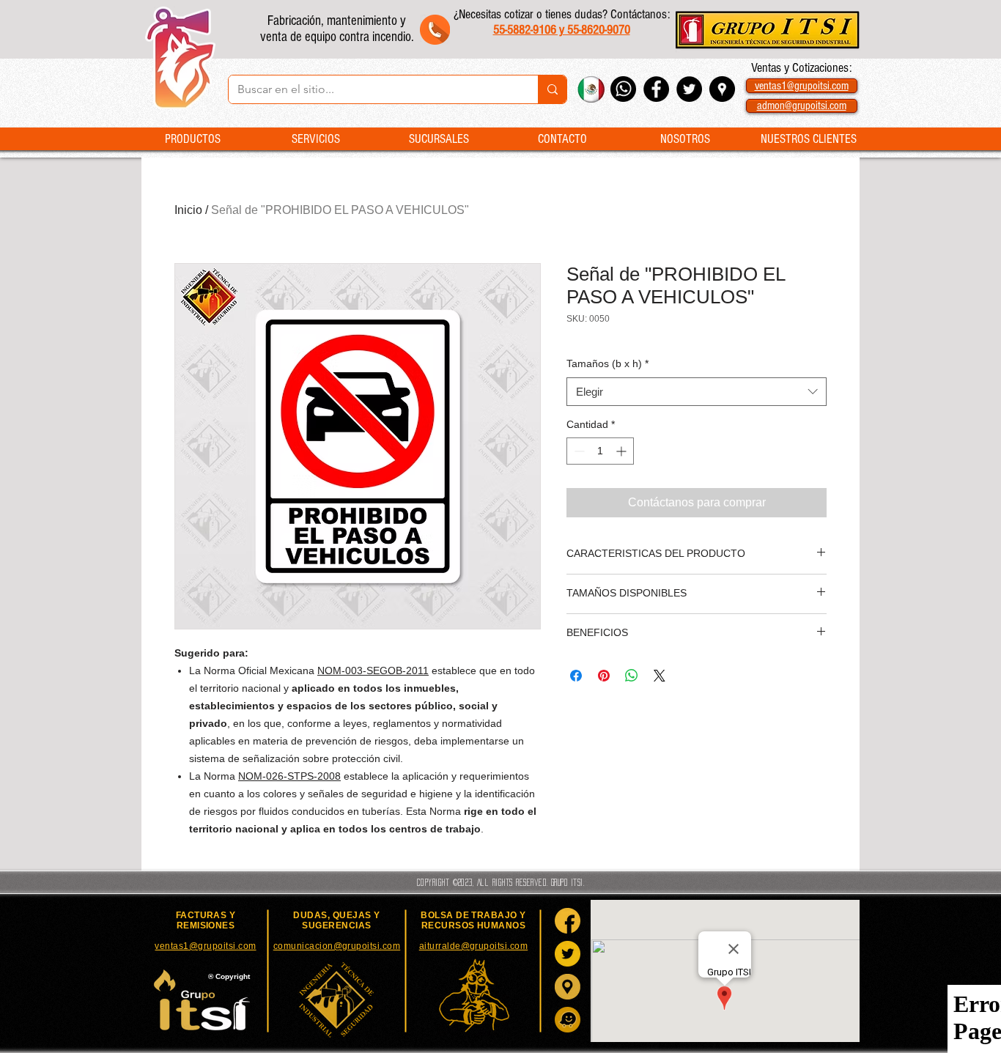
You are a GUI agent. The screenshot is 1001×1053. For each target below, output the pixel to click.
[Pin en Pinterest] (604, 675)
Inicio (188, 210)
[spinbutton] (600, 451)
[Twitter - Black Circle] (689, 89)
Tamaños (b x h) (607, 363)
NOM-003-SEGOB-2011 (373, 670)
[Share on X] (659, 675)
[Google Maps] (567, 987)
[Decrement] (578, 451)
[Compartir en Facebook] (576, 675)
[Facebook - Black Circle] (656, 89)
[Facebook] (567, 921)
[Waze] (567, 1019)
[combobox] (696, 391)
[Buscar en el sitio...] (552, 89)
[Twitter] (567, 954)
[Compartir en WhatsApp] (631, 675)
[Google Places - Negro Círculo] (722, 89)
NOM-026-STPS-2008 (289, 776)
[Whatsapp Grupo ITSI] (623, 89)
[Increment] (622, 451)
